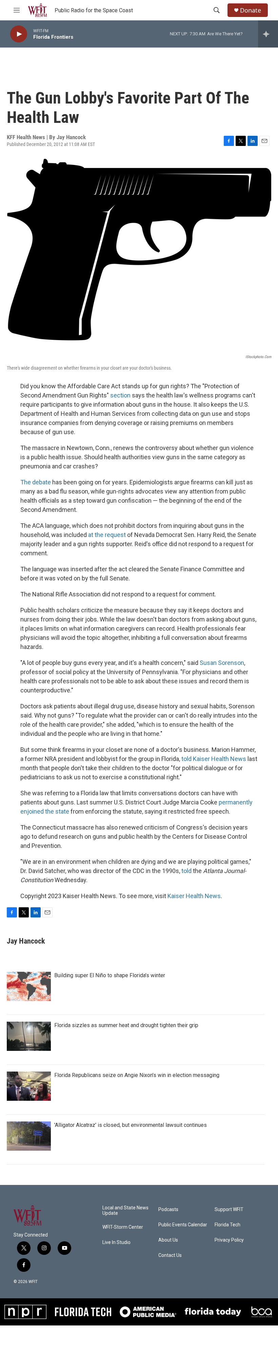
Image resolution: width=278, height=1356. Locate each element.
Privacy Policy (229, 1240)
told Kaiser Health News (213, 758)
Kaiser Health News (194, 895)
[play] (18, 34)
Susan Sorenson (222, 662)
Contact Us (170, 1255)
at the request (107, 534)
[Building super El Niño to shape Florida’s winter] (29, 986)
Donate (250, 10)
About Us (168, 1240)
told (186, 870)
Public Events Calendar (182, 1224)
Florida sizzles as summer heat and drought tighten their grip (126, 1025)
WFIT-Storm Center (122, 1227)
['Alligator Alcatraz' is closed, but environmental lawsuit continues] (29, 1136)
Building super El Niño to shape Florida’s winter (109, 975)
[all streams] (268, 34)
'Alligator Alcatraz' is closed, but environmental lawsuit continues (130, 1125)
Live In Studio (116, 1242)
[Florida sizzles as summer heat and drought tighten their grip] (29, 1036)
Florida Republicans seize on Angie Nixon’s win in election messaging (136, 1075)
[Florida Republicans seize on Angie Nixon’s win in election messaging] (29, 1086)
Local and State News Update (125, 1210)
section (120, 395)
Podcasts (168, 1209)
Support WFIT (229, 1209)
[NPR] (25, 1312)
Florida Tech (227, 1224)
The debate (35, 482)
